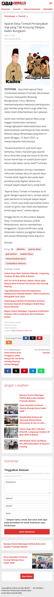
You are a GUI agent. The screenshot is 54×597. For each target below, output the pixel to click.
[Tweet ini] (16, 371)
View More (27, 576)
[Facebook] (26, 338)
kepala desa (26, 254)
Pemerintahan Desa (15, 258)
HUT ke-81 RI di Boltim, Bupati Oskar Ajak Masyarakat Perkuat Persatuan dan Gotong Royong (26, 283)
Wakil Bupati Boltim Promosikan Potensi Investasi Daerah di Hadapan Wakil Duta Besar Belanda (24, 304)
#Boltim (21, 249)
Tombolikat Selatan (15, 263)
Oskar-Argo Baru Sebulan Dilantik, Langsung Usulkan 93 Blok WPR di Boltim (35, 432)
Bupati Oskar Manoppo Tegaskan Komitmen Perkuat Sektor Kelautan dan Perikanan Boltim (26, 314)
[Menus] (51, 3)
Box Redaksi (38, 588)
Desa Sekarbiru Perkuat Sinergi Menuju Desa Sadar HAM (33, 408)
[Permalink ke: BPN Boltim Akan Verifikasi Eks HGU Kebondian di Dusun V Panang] (11, 444)
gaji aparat (11, 254)
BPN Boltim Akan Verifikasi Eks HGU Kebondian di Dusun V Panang (35, 443)
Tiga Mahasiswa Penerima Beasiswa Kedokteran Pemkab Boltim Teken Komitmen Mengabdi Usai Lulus (27, 293)
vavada (42, 351)
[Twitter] (33, 338)
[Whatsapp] (41, 371)
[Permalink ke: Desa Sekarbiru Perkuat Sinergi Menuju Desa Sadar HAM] (11, 409)
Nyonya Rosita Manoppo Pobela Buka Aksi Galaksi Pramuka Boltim (32, 398)
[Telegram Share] (32, 371)
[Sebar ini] (7, 371)
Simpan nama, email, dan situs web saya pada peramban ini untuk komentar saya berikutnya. (25, 522)
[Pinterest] (39, 338)
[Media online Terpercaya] (13, 3)
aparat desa (34, 249)
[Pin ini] (24, 371)
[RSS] (9, 342)
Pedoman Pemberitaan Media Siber (16, 590)
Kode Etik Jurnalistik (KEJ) (11, 593)
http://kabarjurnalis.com (22, 330)
